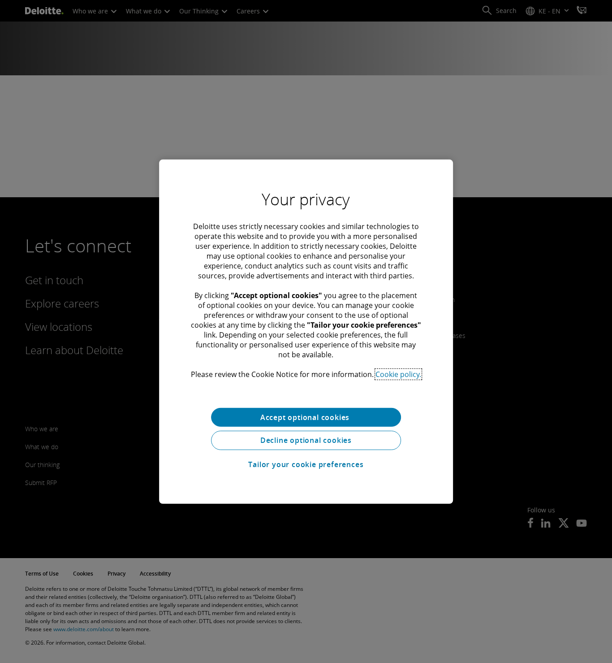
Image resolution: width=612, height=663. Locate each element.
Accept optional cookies (306, 417)
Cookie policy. (398, 374)
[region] (306, 331)
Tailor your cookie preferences (305, 464)
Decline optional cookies (306, 440)
